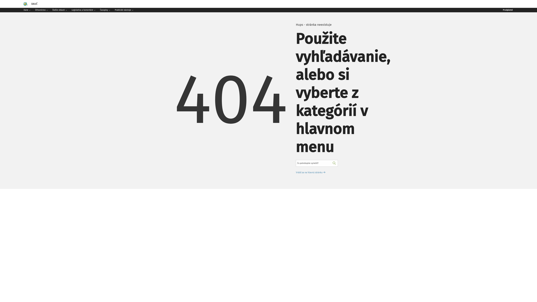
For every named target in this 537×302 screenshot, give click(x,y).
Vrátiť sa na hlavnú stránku (309, 172)
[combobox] (317, 163)
